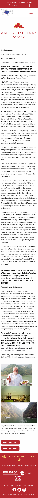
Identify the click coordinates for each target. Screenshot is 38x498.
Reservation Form (25, 2)
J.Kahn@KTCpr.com (8, 62)
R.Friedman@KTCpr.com (26, 62)
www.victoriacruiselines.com (11, 85)
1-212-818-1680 (11, 2)
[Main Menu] (36, 13)
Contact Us (31, 485)
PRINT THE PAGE (10, 448)
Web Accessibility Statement (27, 465)
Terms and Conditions (9, 465)
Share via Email (10, 442)
